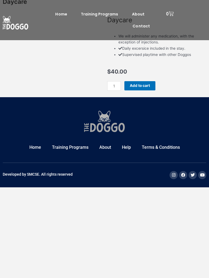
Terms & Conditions (161, 147)
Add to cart (140, 85)
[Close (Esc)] (56, 191)
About (138, 14)
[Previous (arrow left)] (7, 200)
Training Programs (99, 14)
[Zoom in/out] (7, 191)
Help (126, 147)
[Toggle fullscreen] (24, 191)
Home (61, 14)
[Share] (40, 191)
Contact (141, 26)
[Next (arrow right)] (24, 200)
